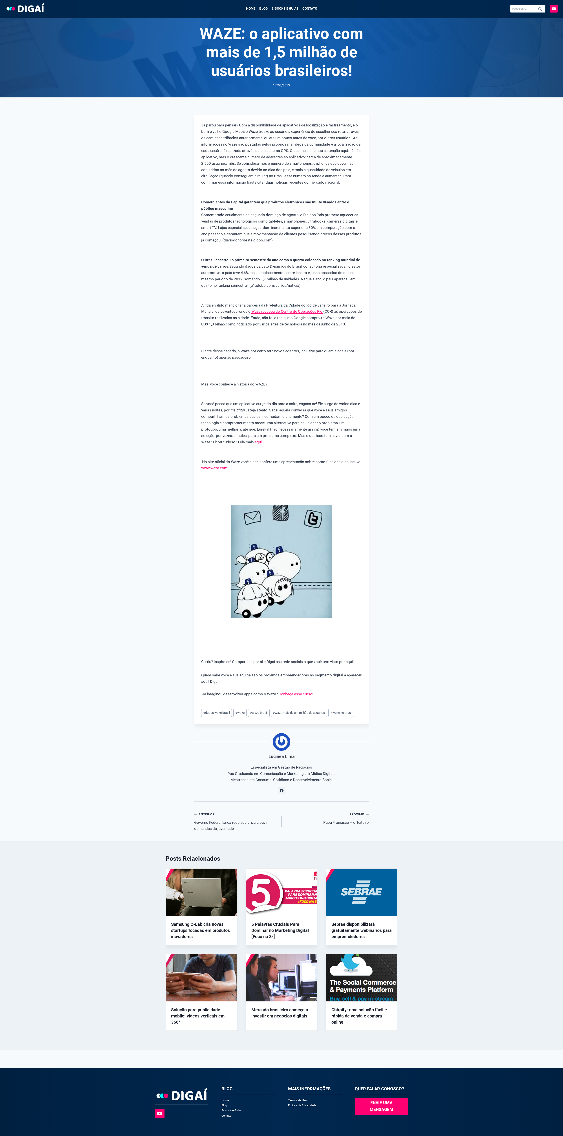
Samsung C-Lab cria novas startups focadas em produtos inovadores (200, 930)
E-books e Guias (285, 9)
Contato (309, 9)
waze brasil (258, 712)
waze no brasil (341, 712)
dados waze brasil (216, 712)
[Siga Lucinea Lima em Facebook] (281, 790)
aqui (258, 442)
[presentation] (201, 892)
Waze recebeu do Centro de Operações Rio (287, 311)
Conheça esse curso (295, 694)
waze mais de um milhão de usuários (299, 712)
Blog (263, 9)
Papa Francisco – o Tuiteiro (346, 818)
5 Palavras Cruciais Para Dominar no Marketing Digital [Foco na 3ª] (280, 930)
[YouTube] (554, 9)
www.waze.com (214, 468)
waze (240, 712)
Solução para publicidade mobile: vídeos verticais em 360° (198, 1016)
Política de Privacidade (302, 1105)
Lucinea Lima (282, 756)
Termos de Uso (297, 1100)
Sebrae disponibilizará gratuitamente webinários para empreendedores (361, 930)
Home (250, 9)
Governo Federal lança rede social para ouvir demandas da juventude (231, 822)
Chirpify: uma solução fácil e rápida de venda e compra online (359, 1016)
